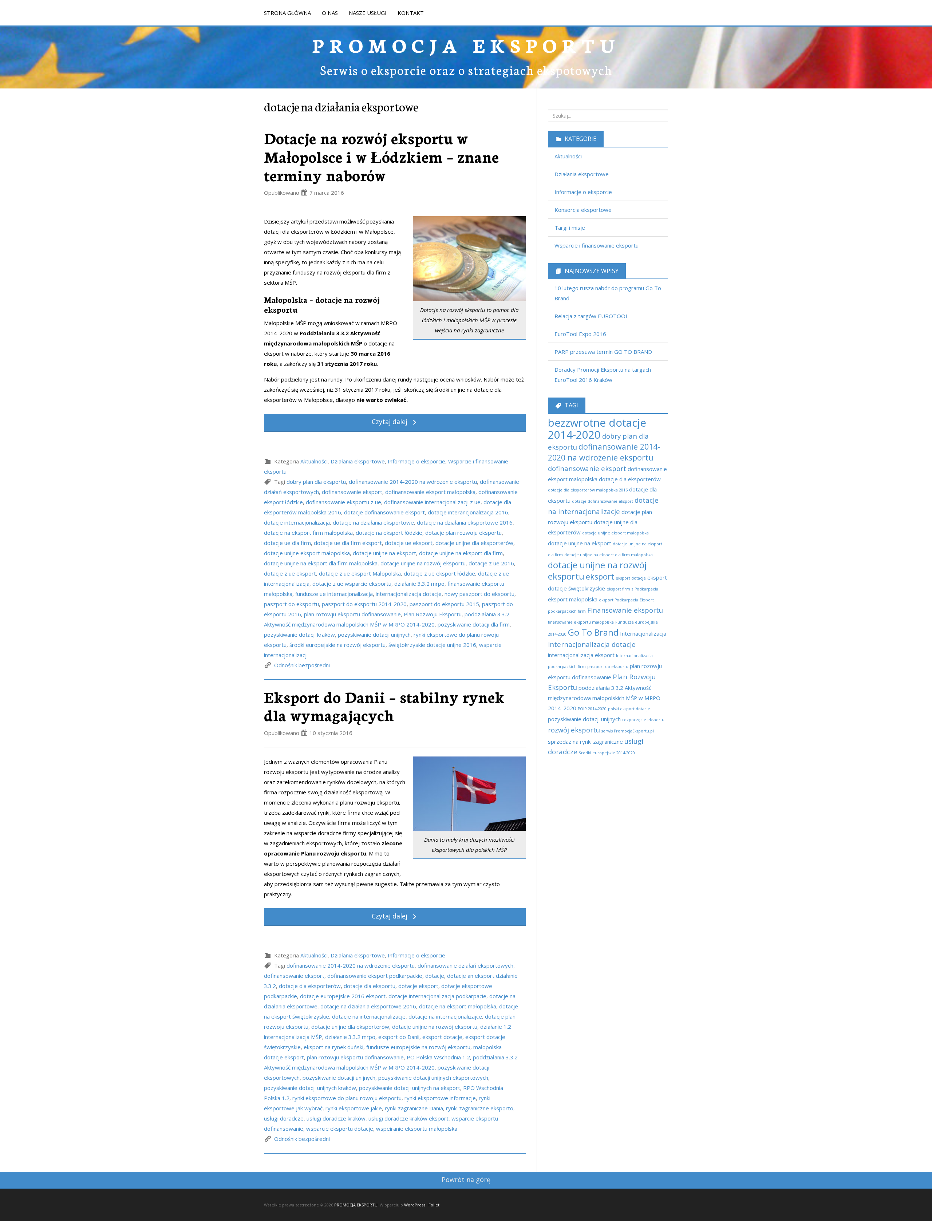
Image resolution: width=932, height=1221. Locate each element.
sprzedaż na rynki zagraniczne (585, 741)
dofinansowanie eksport (352, 491)
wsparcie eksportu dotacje (339, 1128)
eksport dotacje (442, 1036)
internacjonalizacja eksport (581, 655)
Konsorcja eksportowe (583, 209)
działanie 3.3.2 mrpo (419, 583)
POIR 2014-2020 (592, 708)
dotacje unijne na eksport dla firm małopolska (321, 563)
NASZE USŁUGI (368, 12)
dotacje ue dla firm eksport (348, 542)
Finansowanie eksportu (625, 610)
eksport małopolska (572, 599)
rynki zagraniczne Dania (414, 1108)
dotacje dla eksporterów (310, 985)
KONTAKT (411, 12)
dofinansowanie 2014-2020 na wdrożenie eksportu (413, 481)
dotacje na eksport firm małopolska (308, 532)
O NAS (330, 12)
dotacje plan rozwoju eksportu (463, 532)
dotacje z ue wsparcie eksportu (351, 583)
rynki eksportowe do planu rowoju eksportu (347, 1098)
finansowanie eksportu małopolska (581, 622)
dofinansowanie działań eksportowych (465, 965)
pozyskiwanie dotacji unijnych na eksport (409, 1087)
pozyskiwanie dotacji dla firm (474, 624)
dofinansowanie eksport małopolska (430, 491)
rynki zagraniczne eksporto (479, 1108)
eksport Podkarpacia (618, 599)
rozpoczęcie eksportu (643, 719)
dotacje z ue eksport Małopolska (360, 573)
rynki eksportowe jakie (353, 1108)
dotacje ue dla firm (287, 542)
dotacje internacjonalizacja (297, 522)
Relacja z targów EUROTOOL (591, 316)
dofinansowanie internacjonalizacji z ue (432, 502)
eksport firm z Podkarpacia (632, 589)
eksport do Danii (398, 1036)
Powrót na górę (466, 1179)
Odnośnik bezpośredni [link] (302, 665)
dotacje (434, 975)
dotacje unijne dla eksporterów (474, 542)
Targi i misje (569, 227)
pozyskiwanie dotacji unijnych (374, 634)
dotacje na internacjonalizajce (445, 1016)
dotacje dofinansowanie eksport (384, 512)
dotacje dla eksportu (369, 985)
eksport (600, 576)
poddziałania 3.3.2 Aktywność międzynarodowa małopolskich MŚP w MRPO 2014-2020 (604, 698)
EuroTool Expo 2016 (580, 333)
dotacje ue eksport (409, 542)
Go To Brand (593, 632)
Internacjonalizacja (643, 633)
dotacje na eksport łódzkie (389, 532)
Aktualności (314, 461)
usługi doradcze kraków (336, 1118)
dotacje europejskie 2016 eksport (343, 996)
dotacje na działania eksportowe (373, 522)
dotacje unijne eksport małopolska (307, 553)
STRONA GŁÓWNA (287, 12)
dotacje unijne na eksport (384, 553)
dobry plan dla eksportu (316, 481)
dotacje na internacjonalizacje (369, 1016)
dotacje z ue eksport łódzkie (439, 573)
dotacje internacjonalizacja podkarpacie (437, 996)
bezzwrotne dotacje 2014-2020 (597, 428)
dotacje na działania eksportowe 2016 (465, 522)
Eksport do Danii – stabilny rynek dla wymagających (384, 706)
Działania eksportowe (358, 461)
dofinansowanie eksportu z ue (343, 502)
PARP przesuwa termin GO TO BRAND (603, 351)
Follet (434, 1205)
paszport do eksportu (291, 604)
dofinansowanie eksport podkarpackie (374, 975)
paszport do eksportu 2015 (444, 604)
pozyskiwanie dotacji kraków (299, 634)
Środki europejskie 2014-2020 (607, 752)
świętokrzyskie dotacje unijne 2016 (432, 644)
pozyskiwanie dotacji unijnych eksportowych (433, 1077)
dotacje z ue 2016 (491, 563)
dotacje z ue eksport (290, 573)
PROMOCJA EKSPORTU (466, 44)
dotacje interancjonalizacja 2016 (468, 512)
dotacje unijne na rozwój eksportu (423, 563)
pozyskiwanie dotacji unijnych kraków (310, 1087)
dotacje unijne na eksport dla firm (461, 553)
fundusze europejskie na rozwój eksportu (418, 1047)
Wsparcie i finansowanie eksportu (596, 245)
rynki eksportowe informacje (440, 1098)
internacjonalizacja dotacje (409, 593)
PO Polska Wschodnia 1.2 (438, 1057)
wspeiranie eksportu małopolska (416, 1128)
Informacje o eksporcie (416, 461)
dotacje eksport (418, 985)
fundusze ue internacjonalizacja (334, 593)
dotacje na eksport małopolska (457, 1006)
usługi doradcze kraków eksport (408, 1118)
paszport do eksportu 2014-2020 (364, 604)
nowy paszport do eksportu (479, 593)
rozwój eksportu (574, 729)
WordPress (414, 1205)
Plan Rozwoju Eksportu (433, 614)
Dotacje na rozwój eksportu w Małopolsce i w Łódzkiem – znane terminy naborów (381, 156)
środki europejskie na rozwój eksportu (337, 644)
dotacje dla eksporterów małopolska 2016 (588, 490)
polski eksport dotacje (629, 708)
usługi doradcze (284, 1118)
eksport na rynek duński (333, 1047)
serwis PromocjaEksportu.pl (627, 731)
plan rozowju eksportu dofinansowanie (352, 614)
